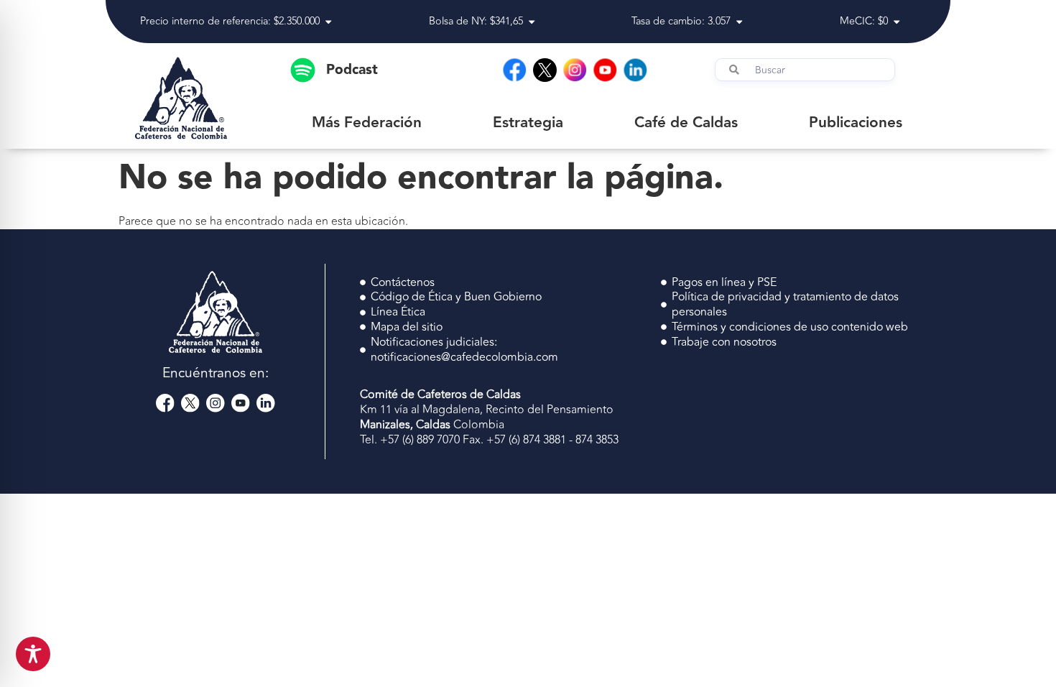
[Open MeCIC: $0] (896, 22)
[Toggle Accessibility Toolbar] (33, 654)
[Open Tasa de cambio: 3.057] (739, 22)
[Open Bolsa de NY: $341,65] (532, 22)
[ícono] (545, 70)
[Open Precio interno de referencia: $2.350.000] (328, 22)
